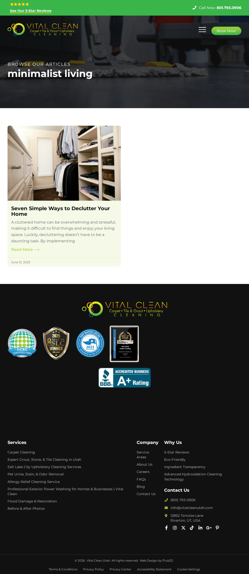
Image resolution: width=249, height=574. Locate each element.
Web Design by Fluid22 (156, 560)
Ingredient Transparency (184, 467)
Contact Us (146, 494)
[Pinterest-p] (217, 528)
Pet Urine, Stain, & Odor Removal (36, 474)
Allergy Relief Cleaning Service (34, 482)
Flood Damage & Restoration (32, 501)
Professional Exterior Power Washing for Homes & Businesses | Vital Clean (65, 491)
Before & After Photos (26, 508)
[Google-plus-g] (209, 528)
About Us (144, 464)
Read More (25, 249)
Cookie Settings (188, 569)
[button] (202, 29)
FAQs (141, 479)
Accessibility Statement (154, 569)
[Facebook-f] (166, 528)
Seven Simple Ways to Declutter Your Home (60, 211)
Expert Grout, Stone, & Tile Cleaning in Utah (44, 459)
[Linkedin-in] (200, 528)
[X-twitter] (183, 528)
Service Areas (143, 454)
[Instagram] (175, 528)
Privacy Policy (93, 569)
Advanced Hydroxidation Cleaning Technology (193, 476)
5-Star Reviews (176, 452)
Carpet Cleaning (21, 452)
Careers (143, 472)
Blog (141, 486)
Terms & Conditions (63, 569)
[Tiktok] (192, 528)
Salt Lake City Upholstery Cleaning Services (44, 467)
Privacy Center (120, 569)
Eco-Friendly (175, 459)
